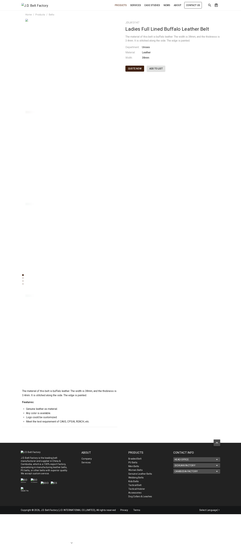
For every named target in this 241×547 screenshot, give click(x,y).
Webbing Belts (136, 477)
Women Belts (135, 470)
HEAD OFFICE (182, 459)
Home (28, 14)
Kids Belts (133, 481)
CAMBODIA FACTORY (186, 471)
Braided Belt (134, 458)
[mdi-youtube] (192, 510)
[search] (209, 5)
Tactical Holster (136, 489)
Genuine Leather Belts (140, 473)
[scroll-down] (71, 540)
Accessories (134, 492)
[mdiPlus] (222, 12)
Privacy (124, 510)
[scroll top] (217, 443)
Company (86, 458)
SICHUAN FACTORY (185, 465)
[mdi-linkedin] (185, 510)
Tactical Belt (134, 485)
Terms (136, 510)
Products (40, 14)
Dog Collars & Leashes (140, 496)
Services (86, 462)
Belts (51, 14)
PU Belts (132, 462)
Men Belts (133, 466)
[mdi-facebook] (178, 510)
